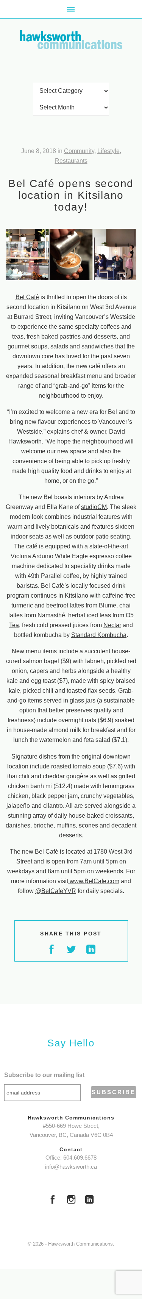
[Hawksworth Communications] (71, 39)
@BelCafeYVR (55, 891)
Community (79, 151)
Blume (107, 605)
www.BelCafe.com (93, 881)
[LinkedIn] (89, 1200)
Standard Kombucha (98, 635)
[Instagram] (71, 1200)
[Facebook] (52, 1200)
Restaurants (71, 161)
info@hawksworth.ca (71, 1167)
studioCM (94, 507)
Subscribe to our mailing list (44, 1075)
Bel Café (27, 297)
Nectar (112, 625)
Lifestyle (108, 151)
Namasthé (51, 615)
